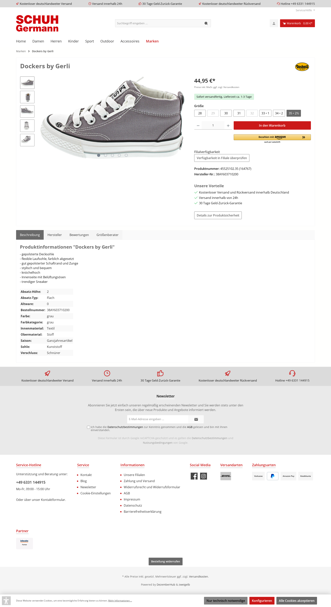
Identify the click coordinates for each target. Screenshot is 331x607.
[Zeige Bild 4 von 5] (119, 155)
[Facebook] (194, 476)
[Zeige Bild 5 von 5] (126, 155)
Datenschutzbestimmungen (209, 438)
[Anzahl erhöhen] (228, 125)
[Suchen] (206, 23)
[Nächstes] (183, 117)
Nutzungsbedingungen (158, 442)
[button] (272, 138)
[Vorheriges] (41, 117)
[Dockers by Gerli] (302, 66)
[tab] (30, 235)
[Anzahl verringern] (198, 125)
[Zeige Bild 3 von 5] (112, 155)
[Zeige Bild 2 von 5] (105, 155)
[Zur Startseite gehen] (37, 23)
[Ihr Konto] (274, 23)
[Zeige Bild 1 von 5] (98, 155)
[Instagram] (203, 476)
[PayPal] (273, 476)
